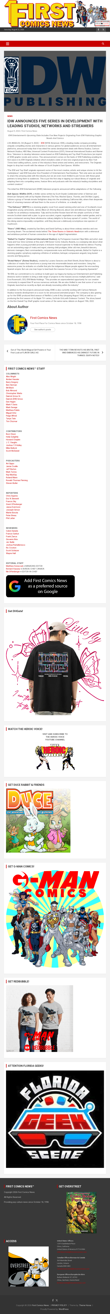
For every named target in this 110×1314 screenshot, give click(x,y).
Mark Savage (11, 407)
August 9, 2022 (13, 131)
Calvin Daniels (12, 531)
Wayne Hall (11, 553)
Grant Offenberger (14, 504)
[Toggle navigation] (7, 44)
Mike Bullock (11, 448)
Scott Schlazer (12, 550)
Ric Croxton (11, 548)
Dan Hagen (11, 402)
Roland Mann (11, 477)
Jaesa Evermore (13, 507)
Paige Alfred (11, 416)
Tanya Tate (11, 418)
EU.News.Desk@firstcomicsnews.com (71, 1283)
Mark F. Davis (11, 404)
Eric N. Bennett (12, 498)
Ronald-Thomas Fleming (17, 480)
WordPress (64, 1309)
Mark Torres (11, 472)
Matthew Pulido (13, 410)
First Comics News (29, 131)
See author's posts (42, 329)
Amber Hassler (12, 379)
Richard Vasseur (13, 569)
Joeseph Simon (13, 510)
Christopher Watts (14, 393)
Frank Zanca (11, 536)
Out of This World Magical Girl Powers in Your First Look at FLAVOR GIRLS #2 (31, 351)
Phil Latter (10, 518)
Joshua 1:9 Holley (14, 445)
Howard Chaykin (13, 439)
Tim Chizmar (11, 421)
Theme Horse (85, 1305)
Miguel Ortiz (11, 413)
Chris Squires (12, 496)
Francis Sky (11, 501)
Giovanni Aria (12, 539)
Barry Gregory (12, 382)
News (10, 116)
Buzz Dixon (11, 434)
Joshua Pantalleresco (15, 545)
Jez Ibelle (10, 542)
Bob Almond (11, 390)
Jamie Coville (12, 466)
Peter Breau (11, 515)
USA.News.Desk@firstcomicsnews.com (72, 1252)
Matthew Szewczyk (14, 566)
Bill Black (10, 388)
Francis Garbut (12, 534)
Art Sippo (10, 463)
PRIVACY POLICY (59, 1305)
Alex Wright (11, 376)
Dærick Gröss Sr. (13, 396)
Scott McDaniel (12, 451)
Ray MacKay (11, 475)
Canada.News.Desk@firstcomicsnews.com (73, 1269)
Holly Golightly (12, 437)
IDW (42, 143)
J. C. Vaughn (11, 442)
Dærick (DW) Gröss (14, 399)
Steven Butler (12, 483)
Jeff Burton (11, 469)
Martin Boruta (12, 512)
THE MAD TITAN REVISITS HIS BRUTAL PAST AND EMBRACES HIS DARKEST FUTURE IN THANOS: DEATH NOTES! (79, 353)
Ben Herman (11, 385)
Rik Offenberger (13, 571)
